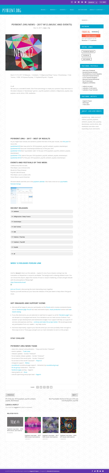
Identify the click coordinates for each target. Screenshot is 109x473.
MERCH (52, 10)
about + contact (96, 10)
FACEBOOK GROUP (88, 51)
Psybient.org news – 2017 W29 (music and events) (51, 436)
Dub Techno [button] (17, 227)
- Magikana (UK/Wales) (88, 83)
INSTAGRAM (86, 59)
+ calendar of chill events (89, 88)
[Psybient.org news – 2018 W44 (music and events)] (15, 422)
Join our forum (15, 289)
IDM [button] (15, 232)
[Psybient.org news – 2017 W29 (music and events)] (51, 425)
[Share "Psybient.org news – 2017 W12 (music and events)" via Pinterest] (44, 387)
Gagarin (38, 374)
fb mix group (16, 367)
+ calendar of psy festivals (90, 90)
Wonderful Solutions (53, 471)
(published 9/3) (15, 148)
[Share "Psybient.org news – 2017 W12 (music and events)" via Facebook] (37, 387)
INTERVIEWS (82, 10)
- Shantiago (85, 103)
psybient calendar (39, 182)
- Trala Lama (85, 104)
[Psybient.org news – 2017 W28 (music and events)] (33, 425)
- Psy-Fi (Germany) (87, 81)
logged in (17, 407)
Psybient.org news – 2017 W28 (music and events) (33, 436)
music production (55, 309)
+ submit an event (87, 86)
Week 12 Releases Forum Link (26, 263)
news (44, 28)
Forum (29, 309)
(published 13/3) (16, 151)
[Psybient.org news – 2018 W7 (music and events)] (68, 425)
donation (84, 40)
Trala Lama (26, 351)
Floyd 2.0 (39, 361)
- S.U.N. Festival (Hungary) (89, 77)
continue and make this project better (46, 322)
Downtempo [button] (17, 221)
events (62, 10)
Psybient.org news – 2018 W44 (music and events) (15, 429)
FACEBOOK (86, 55)
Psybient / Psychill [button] (19, 242)
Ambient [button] (16, 211)
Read (72, 10)
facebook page (21, 309)
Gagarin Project (34, 471)
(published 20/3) (16, 158)
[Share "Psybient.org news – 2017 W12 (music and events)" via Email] (51, 387)
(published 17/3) (16, 155)
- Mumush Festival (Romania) (90, 79)
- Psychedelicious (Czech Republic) (92, 74)
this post (65, 142)
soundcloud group (52, 365)
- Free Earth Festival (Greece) (90, 76)
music (43, 10)
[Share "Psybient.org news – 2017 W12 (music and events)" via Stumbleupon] (47, 387)
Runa (25, 372)
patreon (94, 40)
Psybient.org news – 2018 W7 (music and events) (68, 436)
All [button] (14, 254)
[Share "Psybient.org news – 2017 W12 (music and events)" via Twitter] (41, 387)
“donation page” (64, 315)
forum (48, 307)
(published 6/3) (15, 146)
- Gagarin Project (87, 101)
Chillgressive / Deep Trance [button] (22, 216)
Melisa (27, 363)
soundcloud (15, 365)
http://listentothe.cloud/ (18, 282)
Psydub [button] (16, 247)
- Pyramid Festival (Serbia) (89, 72)
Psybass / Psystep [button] (19, 237)
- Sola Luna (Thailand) (88, 70)
